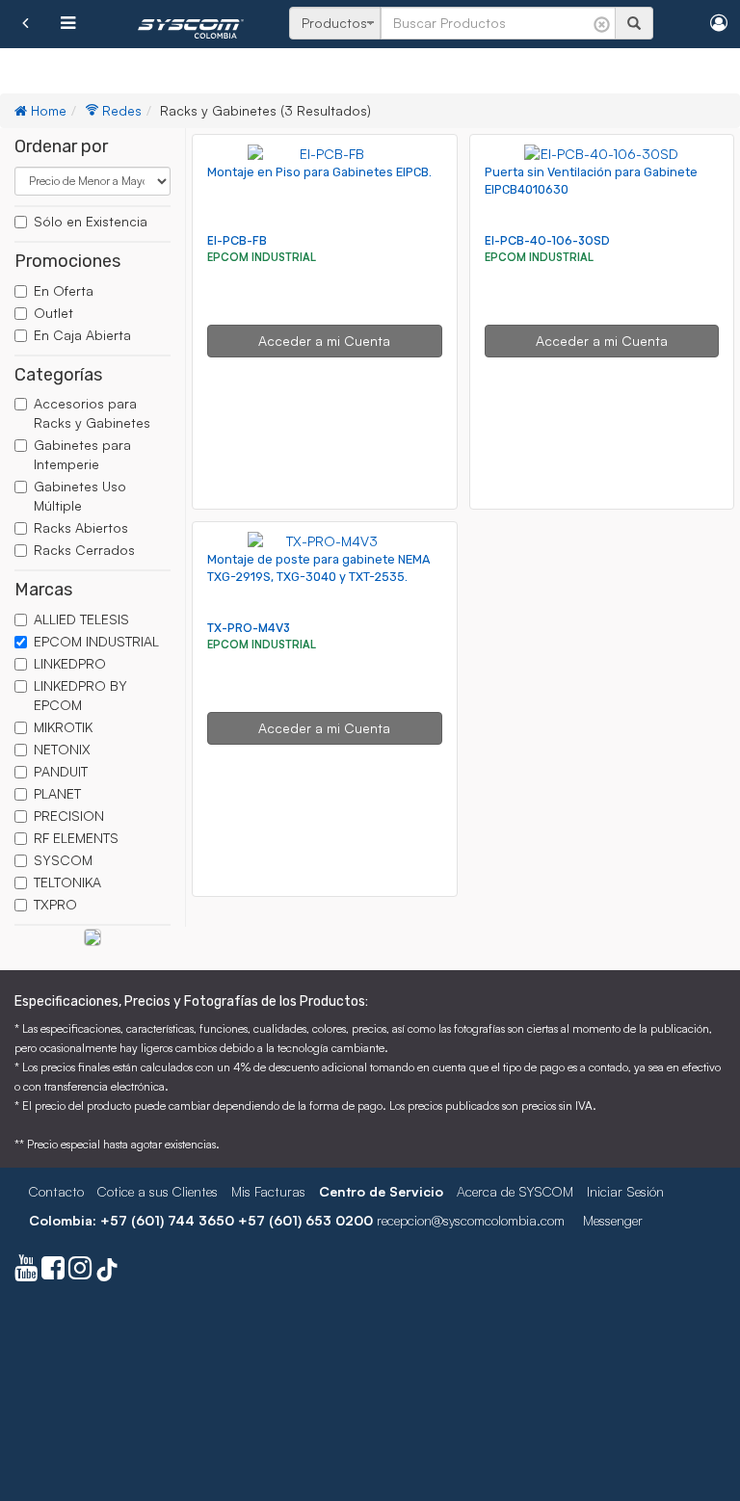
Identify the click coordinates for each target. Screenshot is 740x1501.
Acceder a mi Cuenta (324, 340)
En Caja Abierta (82, 335)
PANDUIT (61, 771)
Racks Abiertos (81, 527)
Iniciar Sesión (625, 1191)
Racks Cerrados (84, 549)
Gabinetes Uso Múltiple (80, 496)
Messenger (613, 1220)
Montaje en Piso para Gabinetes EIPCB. (319, 172)
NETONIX (62, 749)
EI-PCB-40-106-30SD (547, 240)
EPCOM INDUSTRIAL (96, 641)
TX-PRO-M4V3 (248, 627)
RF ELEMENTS (76, 838)
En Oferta (63, 290)
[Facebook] (53, 1272)
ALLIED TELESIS (81, 619)
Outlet (53, 312)
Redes (120, 110)
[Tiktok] (107, 1272)
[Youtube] (26, 1272)
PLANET (57, 793)
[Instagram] (80, 1272)
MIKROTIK (63, 727)
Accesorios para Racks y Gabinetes (92, 413)
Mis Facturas (268, 1191)
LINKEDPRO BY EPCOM (80, 695)
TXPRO (55, 904)
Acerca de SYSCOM (515, 1191)
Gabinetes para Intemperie (82, 454)
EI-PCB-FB (237, 240)
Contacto (56, 1191)
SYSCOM (63, 860)
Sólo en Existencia (90, 221)
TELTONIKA (67, 882)
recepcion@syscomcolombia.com (471, 1220)
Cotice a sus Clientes (157, 1191)
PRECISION (69, 815)
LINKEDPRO (70, 663)
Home (46, 110)
